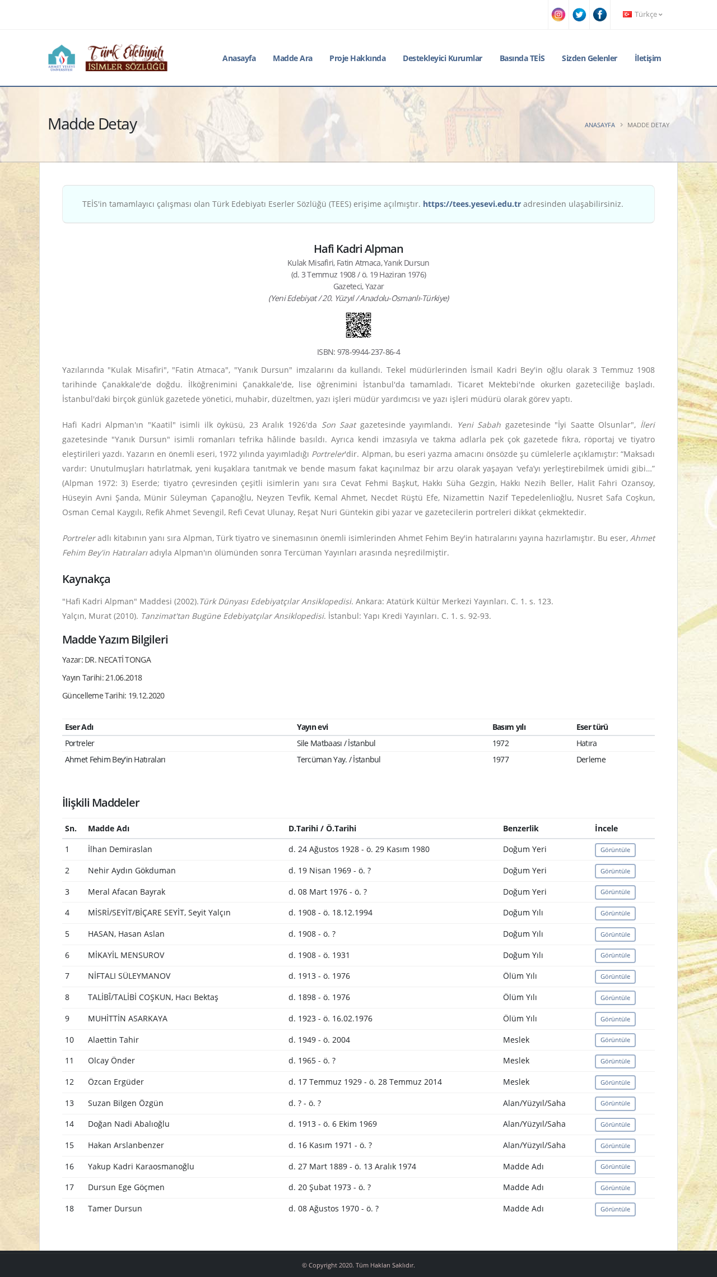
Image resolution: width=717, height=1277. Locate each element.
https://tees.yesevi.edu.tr (472, 203)
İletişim (648, 58)
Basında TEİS (522, 58)
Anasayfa (238, 58)
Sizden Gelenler (589, 58)
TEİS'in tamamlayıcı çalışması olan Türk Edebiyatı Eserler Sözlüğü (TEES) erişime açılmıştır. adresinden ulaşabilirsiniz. (352, 203)
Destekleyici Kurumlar (442, 58)
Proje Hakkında (357, 58)
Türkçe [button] (646, 14)
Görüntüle (615, 849)
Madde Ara (293, 58)
